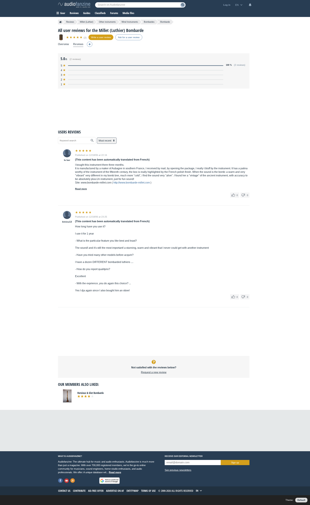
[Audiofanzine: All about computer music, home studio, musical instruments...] (74, 5)
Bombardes (149, 22)
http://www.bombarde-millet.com (131, 182)
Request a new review (153, 372)
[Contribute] (89, 44)
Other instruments (107, 22)
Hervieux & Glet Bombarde (90, 393)
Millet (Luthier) (86, 22)
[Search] (183, 5)
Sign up (235, 462)
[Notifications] (250, 5)
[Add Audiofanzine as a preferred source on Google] (109, 480)
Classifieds (100, 13)
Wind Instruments (130, 22)
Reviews (74, 13)
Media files (128, 13)
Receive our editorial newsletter (184, 456)
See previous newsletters (178, 470)
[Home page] (60, 22)
